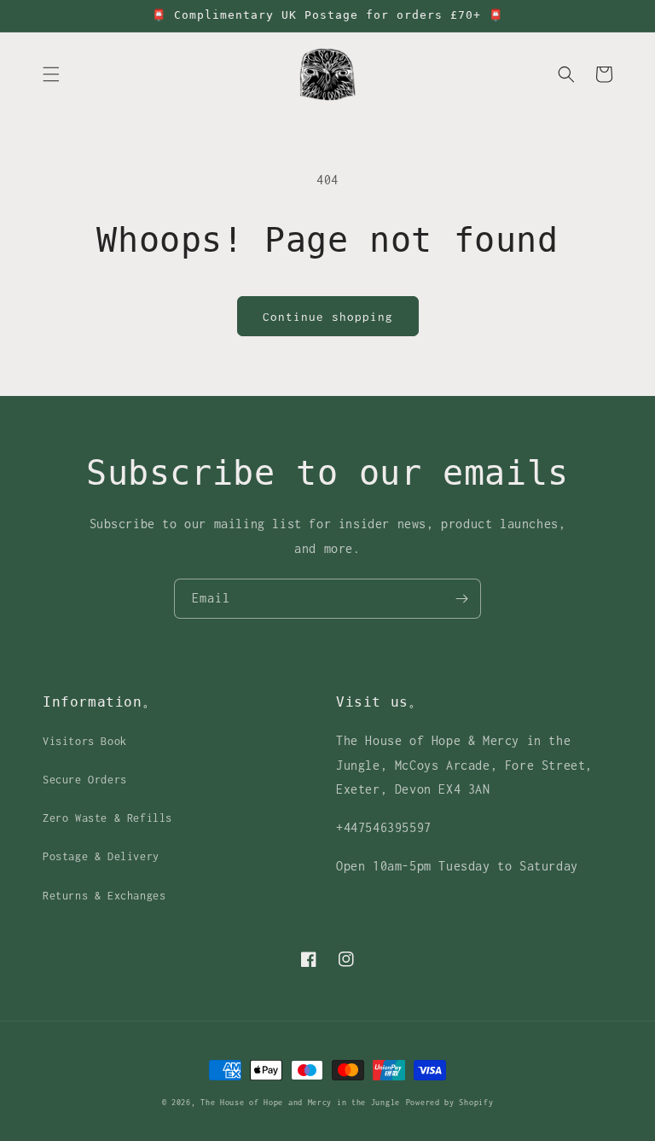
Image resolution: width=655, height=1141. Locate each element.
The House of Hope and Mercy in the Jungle (300, 1102)
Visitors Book (85, 741)
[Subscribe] (461, 599)
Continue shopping (328, 316)
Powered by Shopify (450, 1102)
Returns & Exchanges (104, 895)
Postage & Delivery (101, 856)
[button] (51, 74)
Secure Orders (85, 779)
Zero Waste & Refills (107, 818)
